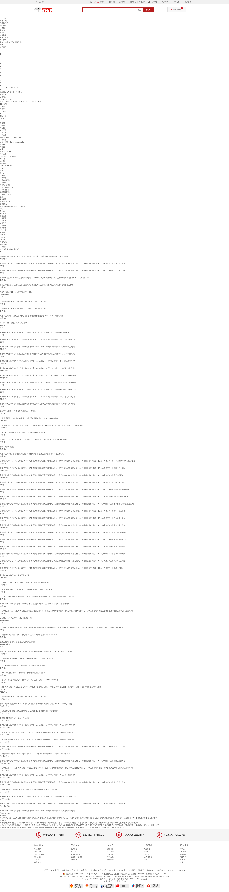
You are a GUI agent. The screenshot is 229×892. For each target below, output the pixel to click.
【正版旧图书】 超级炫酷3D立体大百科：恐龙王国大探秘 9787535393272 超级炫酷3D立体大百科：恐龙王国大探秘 (41, 425)
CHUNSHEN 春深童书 (8, 156)
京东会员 (133, 2)
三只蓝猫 (3, 94)
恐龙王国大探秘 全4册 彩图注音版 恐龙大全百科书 (18, 411)
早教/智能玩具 (5, 202)
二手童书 (3, 178)
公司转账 (110, 860)
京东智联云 (82, 827)
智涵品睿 (3, 130)
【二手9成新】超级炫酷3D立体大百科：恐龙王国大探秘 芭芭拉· (22, 666)
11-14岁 (3, 213)
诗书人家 (3, 133)
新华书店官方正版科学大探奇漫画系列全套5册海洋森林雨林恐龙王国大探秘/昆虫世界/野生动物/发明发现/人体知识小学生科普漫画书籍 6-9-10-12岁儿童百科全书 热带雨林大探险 (62, 554)
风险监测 (141, 870)
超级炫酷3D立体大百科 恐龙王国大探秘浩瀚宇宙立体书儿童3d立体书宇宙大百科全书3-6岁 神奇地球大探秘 (38, 404)
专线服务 (23, 827)
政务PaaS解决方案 (80, 825)
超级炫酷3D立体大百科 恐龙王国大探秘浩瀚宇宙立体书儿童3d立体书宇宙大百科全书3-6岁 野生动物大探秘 (38, 368)
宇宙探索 (3, 218)
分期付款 (110, 854)
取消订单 (147, 860)
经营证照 (144, 879)
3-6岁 (2, 209)
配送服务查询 (75, 854)
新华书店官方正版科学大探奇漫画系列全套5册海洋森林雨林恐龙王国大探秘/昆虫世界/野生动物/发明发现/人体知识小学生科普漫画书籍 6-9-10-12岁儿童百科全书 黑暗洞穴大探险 (62, 468)
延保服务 (183, 854)
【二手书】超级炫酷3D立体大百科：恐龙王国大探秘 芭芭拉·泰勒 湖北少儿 (26, 582)
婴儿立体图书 (152, 818)
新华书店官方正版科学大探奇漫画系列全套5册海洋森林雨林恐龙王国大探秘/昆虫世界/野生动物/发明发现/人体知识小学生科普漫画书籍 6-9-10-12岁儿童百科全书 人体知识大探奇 (62, 518)
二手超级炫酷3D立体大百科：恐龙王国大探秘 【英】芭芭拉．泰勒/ (23, 301)
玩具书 (7, 42)
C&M (2, 168)
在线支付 (110, 852)
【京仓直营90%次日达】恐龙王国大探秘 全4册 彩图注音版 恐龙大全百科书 (26, 658)
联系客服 (37, 862)
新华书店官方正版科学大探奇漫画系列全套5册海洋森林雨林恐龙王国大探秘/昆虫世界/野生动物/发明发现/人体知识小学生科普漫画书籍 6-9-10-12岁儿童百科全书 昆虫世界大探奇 (62, 271)
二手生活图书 (5, 190)
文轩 (1, 90)
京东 (52, 11)
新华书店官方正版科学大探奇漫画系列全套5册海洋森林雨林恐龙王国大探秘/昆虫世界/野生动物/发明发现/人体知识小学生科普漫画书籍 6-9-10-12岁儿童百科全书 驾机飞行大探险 (62, 547)
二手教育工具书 (5, 194)
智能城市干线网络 (124, 825)
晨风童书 (3, 154)
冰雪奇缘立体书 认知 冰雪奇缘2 (111, 818)
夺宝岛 (182, 849)
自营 (1, 297)
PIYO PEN (3, 111)
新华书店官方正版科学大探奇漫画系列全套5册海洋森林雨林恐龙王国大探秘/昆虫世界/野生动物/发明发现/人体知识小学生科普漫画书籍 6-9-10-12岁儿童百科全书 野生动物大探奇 (62, 525)
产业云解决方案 (93, 825)
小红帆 (2, 128)
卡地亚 (88, 827)
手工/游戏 (3, 242)
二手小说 (3, 183)
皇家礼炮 (44, 827)
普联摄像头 (4, 25)
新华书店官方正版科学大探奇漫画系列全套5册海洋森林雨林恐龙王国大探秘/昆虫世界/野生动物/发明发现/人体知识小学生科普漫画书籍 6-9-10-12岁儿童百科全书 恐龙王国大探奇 (62, 263)
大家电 (36, 860)
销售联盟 (122, 870)
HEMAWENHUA (6, 166)
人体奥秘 (3, 225)
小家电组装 (70, 825)
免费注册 (103, 2)
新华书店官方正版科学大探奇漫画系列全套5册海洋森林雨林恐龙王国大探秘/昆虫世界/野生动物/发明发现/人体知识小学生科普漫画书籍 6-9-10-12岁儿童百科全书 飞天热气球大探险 (63, 532)
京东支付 (117, 881)
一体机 (2, 28)
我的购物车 (177, 10)
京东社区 (131, 870)
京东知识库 (4, 21)
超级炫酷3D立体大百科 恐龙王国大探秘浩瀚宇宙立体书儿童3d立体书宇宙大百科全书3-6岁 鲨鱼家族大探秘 (38, 340)
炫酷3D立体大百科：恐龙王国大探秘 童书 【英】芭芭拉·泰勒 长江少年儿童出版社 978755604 (33, 440)
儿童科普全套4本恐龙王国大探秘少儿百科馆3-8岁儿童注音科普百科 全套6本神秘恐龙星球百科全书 (35, 256)
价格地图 (3, 827)
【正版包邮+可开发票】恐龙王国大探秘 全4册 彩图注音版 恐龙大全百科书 (26, 589)
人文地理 (3, 223)
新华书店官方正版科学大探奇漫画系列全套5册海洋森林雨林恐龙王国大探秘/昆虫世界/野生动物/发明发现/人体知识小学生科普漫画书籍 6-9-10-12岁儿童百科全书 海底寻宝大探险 (62, 561)
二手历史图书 (5, 192)
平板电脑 (95, 827)
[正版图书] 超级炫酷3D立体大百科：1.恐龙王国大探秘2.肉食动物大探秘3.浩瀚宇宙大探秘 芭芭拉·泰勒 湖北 (37, 597)
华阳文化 (3, 147)
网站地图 (62, 825)
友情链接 (112, 870)
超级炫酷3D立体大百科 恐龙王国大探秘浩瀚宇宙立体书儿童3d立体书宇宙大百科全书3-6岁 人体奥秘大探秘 (38, 354)
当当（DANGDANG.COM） (10, 87)
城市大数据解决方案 (138, 825)
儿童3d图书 (17, 818)
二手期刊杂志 (5, 185)
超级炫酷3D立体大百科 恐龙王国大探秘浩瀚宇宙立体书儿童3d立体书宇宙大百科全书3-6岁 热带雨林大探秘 (38, 390)
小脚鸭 (2, 125)
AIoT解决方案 (60, 827)
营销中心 (94, 870)
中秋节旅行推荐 (5, 818)
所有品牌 (3, 47)
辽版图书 (3, 140)
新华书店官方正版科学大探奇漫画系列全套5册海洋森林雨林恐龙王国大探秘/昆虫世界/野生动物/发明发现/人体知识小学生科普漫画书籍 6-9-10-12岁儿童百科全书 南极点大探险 (61, 568)
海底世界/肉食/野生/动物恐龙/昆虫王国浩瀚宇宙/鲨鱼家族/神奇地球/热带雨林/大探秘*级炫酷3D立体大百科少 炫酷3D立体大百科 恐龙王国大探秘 (50, 687)
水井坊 (56, 825)
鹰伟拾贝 (3, 163)
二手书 (2, 106)
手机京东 (153, 2)
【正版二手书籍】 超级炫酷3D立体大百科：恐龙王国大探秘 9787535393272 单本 (29, 680)
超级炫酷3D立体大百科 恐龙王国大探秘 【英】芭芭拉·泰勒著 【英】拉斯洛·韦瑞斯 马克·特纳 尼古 (34, 604)
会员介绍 (37, 852)
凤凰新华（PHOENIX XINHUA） (11, 92)
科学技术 (3, 228)
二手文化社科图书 (6, 187)
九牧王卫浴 (11, 825)
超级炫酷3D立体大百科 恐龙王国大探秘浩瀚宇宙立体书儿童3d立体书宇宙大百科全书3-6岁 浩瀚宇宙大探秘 (38, 347)
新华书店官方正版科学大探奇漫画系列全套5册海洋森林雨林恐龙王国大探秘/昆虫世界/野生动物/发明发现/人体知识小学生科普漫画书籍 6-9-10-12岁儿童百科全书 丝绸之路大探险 (62, 482)
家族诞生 (94, 818)
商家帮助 (84, 870)
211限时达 (74, 852)
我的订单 (112, 2)
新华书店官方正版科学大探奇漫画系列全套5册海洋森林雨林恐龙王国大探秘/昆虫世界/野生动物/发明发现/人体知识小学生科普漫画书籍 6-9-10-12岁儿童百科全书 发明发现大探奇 (62, 511)
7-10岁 (2, 211)
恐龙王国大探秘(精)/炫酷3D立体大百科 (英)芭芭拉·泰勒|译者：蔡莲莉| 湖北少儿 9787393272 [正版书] (36, 651)
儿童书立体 (52, 818)
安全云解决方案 (103, 827)
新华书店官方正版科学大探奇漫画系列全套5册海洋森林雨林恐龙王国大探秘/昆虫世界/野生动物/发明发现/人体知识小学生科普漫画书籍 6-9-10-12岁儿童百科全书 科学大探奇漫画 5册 (64, 497)
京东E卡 (183, 857)
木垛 (1, 149)
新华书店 (3, 97)
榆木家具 (51, 827)
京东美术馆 (4, 37)
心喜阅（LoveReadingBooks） (11, 137)
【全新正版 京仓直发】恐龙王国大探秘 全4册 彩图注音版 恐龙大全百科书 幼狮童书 (29, 635)
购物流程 (37, 849)
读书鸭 (2, 161)
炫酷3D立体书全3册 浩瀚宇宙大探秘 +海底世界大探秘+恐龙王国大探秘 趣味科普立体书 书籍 (32, 454)
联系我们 (56, 870)
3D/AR (2, 235)
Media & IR (182, 870)
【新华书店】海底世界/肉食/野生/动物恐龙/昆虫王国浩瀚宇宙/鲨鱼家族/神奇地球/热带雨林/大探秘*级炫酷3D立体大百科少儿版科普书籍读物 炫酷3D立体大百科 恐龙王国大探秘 (61, 628)
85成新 (2, 240)
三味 (1, 121)
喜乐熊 (2, 123)
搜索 (148, 9)
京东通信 (183, 860)
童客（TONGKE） (6, 152)
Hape (2, 113)
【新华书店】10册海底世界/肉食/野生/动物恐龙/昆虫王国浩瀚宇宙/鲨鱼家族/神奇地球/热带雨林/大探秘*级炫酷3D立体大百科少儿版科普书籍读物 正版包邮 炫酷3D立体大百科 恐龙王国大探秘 (67, 611)
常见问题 (37, 857)
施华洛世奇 (19, 825)
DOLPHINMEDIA (6, 99)
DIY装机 (183, 852)
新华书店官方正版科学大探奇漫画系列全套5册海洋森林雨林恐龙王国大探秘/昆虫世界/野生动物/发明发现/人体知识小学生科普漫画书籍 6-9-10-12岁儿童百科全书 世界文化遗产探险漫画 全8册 (67, 504)
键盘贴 (2, 33)
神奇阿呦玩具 (63, 818)
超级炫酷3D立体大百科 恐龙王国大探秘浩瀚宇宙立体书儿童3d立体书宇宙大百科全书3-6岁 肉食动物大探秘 (38, 382)
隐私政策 (150, 870)
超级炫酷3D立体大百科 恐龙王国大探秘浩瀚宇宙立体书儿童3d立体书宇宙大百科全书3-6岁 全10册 (34, 332)
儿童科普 (3, 247)
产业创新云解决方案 (34, 827)
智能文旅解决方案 (47, 825)
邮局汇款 (110, 857)
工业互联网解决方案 (117, 827)
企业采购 (142, 2)
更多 (1, 171)
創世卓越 (3, 116)
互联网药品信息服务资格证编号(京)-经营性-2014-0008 (124, 874)
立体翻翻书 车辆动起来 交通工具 (34, 818)
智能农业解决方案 (13, 827)
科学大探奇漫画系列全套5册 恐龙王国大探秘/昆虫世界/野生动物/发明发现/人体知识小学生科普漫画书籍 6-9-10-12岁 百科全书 (44, 278)
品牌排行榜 (4, 23)
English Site (170, 870)
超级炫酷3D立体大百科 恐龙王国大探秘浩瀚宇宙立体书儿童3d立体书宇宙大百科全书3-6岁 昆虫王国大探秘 (38, 397)
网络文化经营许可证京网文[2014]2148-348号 (123, 876)
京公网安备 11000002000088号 (77, 874)
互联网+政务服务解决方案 (108, 825)
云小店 (31, 825)
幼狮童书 (3, 135)
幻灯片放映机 (74, 818)
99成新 (2, 237)
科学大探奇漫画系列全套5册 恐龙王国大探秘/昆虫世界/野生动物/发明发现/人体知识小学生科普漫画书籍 (36, 285)
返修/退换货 (148, 857)
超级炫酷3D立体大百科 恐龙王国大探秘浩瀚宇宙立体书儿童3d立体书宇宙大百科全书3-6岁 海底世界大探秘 (38, 375)
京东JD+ (183, 862)
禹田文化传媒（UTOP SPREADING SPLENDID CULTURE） (21, 102)
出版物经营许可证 (98, 876)
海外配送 (74, 860)
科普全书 (3, 216)
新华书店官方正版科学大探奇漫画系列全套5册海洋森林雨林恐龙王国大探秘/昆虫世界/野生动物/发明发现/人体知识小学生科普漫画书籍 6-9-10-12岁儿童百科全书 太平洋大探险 (61, 475)
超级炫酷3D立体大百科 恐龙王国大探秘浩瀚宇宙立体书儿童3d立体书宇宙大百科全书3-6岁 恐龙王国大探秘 (38, 361)
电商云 (25, 825)
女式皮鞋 (3, 825)
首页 (1, 42)
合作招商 (75, 870)
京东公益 (160, 870)
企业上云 (37, 825)
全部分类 (3, 18)
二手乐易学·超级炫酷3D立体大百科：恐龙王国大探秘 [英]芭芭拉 (22, 432)
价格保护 (147, 852)
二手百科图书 (5, 180)
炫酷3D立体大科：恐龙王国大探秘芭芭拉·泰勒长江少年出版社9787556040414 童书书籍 (31, 316)
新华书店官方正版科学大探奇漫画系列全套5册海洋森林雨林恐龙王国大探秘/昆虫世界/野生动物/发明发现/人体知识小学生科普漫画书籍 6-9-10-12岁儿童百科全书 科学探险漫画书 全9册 (64, 489)
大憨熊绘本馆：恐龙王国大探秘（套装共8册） (16, 618)
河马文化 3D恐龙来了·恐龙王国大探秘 (13, 323)
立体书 (2, 232)
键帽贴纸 (3, 35)
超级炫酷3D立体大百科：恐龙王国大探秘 (14, 575)
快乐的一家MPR (130, 818)
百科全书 (3, 230)
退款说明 (147, 854)
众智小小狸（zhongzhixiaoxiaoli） (12, 142)
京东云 (124, 881)
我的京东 (121, 2)
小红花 (2, 118)
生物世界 (3, 221)
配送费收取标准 (76, 857)
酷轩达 (2, 159)
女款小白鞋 (150, 825)
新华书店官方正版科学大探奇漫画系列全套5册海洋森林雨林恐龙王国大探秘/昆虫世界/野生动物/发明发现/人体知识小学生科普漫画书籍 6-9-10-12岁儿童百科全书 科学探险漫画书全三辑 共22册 (67, 461)
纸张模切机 (85, 818)
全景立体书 (142, 818)
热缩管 (156, 825)
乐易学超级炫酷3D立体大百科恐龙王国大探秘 (16, 292)
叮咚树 (2, 144)
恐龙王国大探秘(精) (7, 447)
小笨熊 (2, 109)
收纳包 (2, 30)
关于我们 (47, 870)
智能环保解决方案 (71, 827)
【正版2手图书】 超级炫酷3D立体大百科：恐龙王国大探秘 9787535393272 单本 (29, 418)
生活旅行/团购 (39, 854)
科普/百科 (3, 244)
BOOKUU (3, 104)
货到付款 (110, 849)
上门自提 (74, 849)
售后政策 (147, 849)
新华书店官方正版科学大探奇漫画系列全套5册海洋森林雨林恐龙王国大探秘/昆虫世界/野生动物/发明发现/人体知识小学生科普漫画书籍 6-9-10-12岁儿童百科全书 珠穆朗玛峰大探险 (63, 539)
